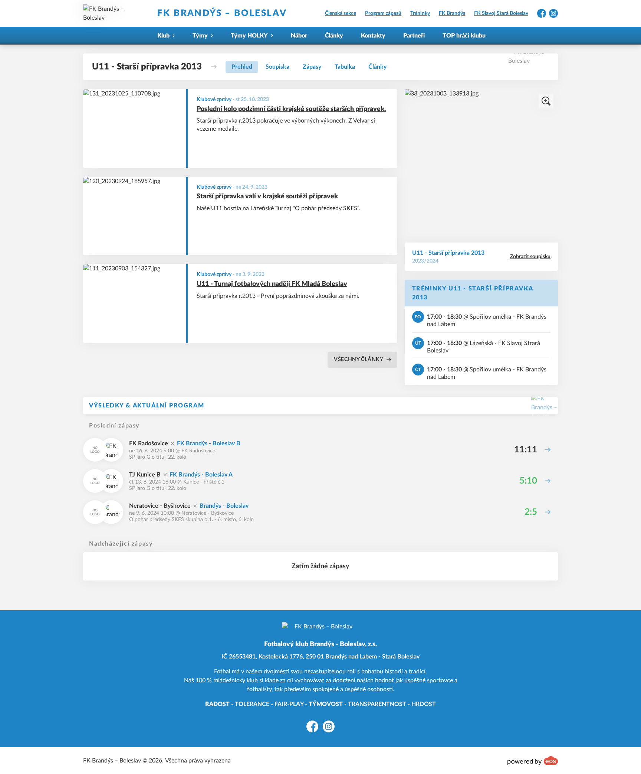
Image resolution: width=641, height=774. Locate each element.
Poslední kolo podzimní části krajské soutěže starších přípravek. (291, 109)
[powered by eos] (532, 760)
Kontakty (373, 36)
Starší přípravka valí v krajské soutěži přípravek (267, 196)
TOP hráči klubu (464, 36)
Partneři (414, 36)
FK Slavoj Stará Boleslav (501, 13)
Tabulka (345, 67)
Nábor (299, 36)
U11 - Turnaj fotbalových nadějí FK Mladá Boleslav (272, 284)
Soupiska (277, 67)
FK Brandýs (452, 13)
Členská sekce (340, 13)
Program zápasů (383, 13)
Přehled (241, 67)
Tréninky (420, 13)
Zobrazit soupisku (530, 256)
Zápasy (312, 67)
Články (334, 36)
